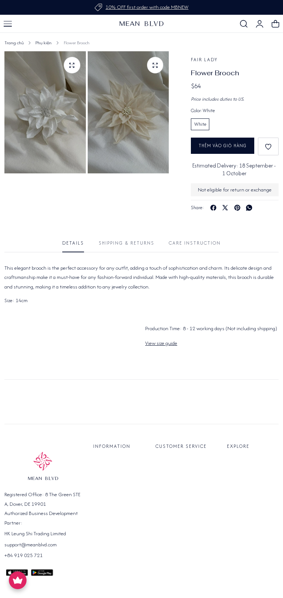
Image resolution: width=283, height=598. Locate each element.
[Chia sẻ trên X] (225, 207)
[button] (8, 24)
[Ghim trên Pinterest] (237, 207)
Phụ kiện (43, 42)
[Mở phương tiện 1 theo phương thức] (72, 65)
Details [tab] (73, 242)
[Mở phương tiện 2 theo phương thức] (155, 65)
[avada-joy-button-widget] (18, 580)
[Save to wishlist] (268, 146)
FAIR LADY (204, 59)
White (200, 124)
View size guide (161, 343)
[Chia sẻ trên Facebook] (213, 207)
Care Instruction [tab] (195, 242)
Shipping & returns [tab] (126, 242)
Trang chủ (14, 42)
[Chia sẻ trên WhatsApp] (249, 207)
